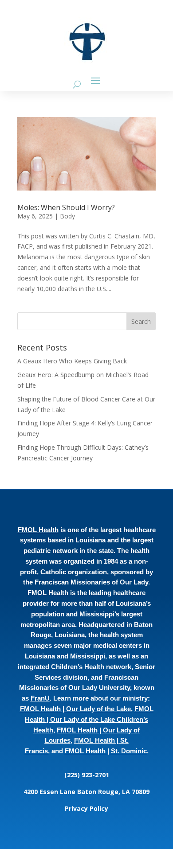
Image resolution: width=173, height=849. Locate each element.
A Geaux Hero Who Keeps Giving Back (72, 361)
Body (67, 216)
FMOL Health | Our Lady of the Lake (75, 709)
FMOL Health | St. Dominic (106, 751)
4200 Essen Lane (50, 791)
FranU (40, 698)
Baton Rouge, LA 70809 (113, 791)
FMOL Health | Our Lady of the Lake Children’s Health (89, 719)
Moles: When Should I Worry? (66, 207)
